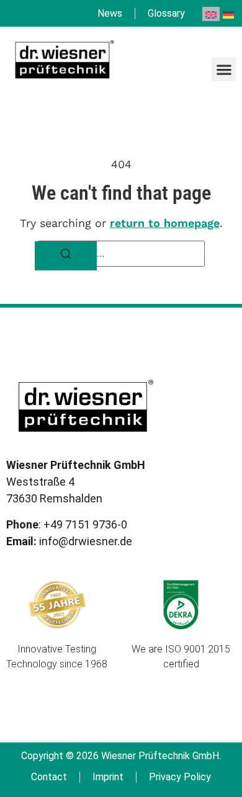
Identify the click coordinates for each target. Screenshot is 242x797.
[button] (224, 69)
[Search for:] (121, 254)
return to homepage (165, 222)
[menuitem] (211, 14)
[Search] (66, 255)
